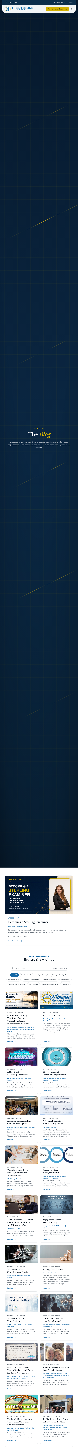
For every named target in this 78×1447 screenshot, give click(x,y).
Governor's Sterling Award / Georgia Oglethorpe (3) (40, 979)
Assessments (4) (13, 979)
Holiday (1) (65, 984)
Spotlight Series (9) (42, 975)
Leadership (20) (26, 975)
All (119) (14, 975)
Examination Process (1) (50, 984)
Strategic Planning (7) (59, 975)
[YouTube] (16, 2)
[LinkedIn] (6, 2)
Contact (70, 2)
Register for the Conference (57, 9)
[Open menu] (71, 9)
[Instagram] (13, 2)
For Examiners (58, 2)
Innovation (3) (65, 979)
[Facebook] (9, 2)
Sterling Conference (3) (17, 984)
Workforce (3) (33, 984)
